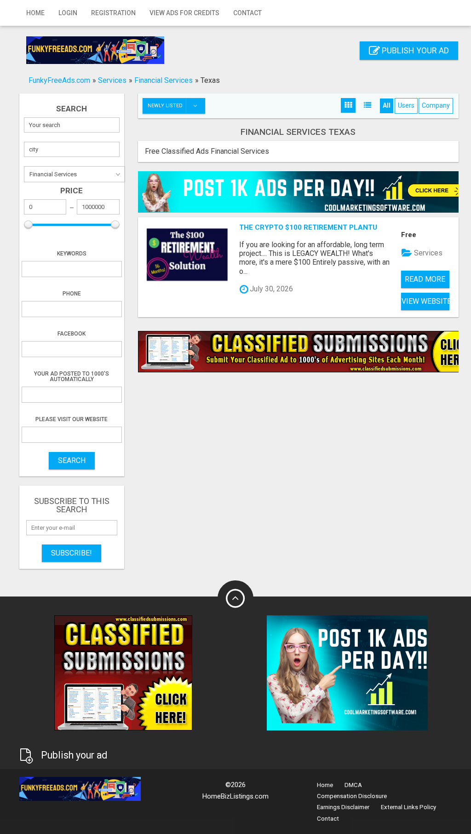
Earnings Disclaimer (343, 807)
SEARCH (72, 460)
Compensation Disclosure (352, 796)
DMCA (353, 785)
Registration (113, 13)
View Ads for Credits (184, 13)
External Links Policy (408, 807)
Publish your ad (414, 50)
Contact (247, 13)
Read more (425, 279)
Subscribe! (71, 553)
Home (35, 13)
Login (67, 13)
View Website (425, 301)
